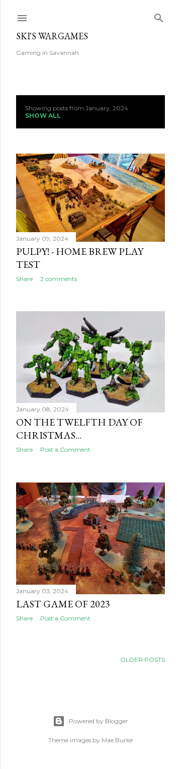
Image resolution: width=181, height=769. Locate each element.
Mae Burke (117, 740)
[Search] (159, 16)
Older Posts (142, 659)
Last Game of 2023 (63, 603)
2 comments (58, 279)
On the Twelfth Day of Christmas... (79, 428)
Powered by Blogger (98, 721)
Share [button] (24, 279)
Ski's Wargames (52, 36)
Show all (43, 115)
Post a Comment (65, 449)
